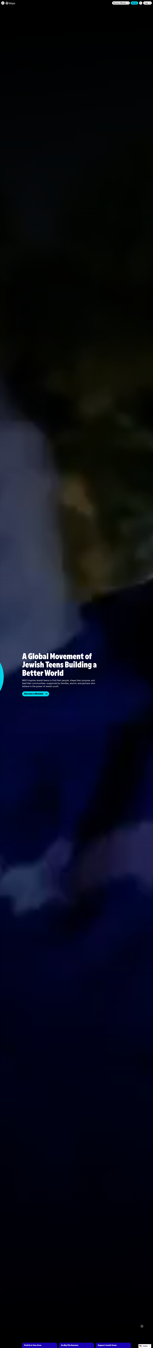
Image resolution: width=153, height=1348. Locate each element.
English (145, 1346)
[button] (2, 3)
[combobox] (144, 1346)
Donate (134, 3)
